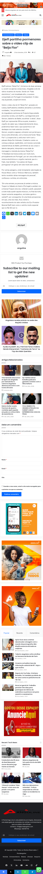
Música (18, 35)
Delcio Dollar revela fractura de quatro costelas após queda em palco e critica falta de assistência (11, 410)
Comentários (34, 633)
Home (5, 30)
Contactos (26, 860)
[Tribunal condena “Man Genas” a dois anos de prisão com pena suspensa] (11, 778)
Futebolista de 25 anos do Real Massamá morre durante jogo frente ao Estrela (10, 763)
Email (4, 468)
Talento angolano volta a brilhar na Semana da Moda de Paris (27, 655)
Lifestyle (30, 857)
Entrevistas (17, 860)
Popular (6, 633)
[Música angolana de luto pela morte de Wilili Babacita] (32, 752)
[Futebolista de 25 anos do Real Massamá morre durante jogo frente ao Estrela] (11, 752)
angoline (7, 52)
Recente (19, 633)
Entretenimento (14, 30)
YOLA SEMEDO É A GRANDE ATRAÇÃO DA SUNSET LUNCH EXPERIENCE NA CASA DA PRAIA (31, 410)
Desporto (37, 857)
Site (3, 477)
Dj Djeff (22, 225)
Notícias (5, 857)
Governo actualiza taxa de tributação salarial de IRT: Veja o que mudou (27, 665)
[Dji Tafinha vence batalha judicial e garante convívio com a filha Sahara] (31, 370)
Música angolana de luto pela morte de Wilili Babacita (22, 10)
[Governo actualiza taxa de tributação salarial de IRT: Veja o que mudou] (8, 666)
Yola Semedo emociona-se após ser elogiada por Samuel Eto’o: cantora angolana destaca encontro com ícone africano (11, 383)
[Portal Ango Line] (13, 15)
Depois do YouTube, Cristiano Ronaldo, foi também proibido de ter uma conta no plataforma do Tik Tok (28, 676)
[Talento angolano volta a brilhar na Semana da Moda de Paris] (8, 657)
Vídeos (26, 35)
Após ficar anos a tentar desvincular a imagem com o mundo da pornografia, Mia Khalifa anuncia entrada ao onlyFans (26, 644)
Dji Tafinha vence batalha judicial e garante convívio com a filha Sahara (31, 381)
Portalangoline (21, 853)
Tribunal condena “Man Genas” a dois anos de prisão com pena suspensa (11, 788)
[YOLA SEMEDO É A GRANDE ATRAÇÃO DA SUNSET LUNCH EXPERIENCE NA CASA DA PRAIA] (31, 398)
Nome (4, 460)
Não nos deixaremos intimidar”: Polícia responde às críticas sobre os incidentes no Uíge (31, 789)
